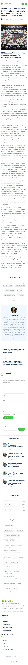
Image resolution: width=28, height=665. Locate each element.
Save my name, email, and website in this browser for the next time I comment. (13, 413)
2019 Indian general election (9, 530)
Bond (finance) (13, 283)
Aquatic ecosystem (16, 542)
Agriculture (6, 540)
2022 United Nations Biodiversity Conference (12, 535)
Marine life (19, 583)
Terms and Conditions (8, 649)
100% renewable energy (8, 525)
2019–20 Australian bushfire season (10, 532)
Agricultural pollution (15, 537)
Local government (20, 295)
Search (4, 426)
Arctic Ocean (6, 545)
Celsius (14, 557)
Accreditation (6, 283)
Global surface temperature (15, 573)
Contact (5, 643)
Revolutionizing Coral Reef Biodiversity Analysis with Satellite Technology (15, 465)
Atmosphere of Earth (7, 547)
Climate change (21, 283)
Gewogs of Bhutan (9, 292)
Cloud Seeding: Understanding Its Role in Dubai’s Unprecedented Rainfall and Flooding (16, 446)
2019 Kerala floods (20, 530)
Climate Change (13, 19)
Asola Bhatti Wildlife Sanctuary (16, 545)
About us (5, 640)
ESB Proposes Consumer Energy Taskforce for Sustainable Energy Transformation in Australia (16, 482)
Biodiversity (7, 502)
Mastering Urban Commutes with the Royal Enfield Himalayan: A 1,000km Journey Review (16, 455)
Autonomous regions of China (9, 552)
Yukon (14, 300)
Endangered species (7, 571)
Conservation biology (14, 562)
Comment (5, 385)
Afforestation (6, 537)
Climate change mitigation (8, 560)
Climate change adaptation (8, 285)
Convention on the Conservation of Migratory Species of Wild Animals (13, 566)
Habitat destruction (17, 578)
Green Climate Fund (18, 292)
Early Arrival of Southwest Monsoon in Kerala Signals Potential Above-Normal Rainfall (13, 350)
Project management (6, 297)
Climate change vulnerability (20, 285)
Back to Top (15, 661)
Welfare (23, 297)
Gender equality (19, 290)
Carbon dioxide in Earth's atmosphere (10, 555)
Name (4, 395)
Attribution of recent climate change (10, 550)
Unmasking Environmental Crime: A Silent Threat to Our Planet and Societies (15, 473)
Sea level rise (15, 586)
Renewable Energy (9, 510)
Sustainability (15, 588)
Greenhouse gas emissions (9, 576)
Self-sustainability (7, 588)
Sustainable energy (7, 591)
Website (4, 406)
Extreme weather (17, 571)
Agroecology (12, 540)
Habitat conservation (7, 578)
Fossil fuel (6, 573)
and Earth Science (7, 542)
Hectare (11, 581)
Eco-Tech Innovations (9, 508)
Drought (5, 568)
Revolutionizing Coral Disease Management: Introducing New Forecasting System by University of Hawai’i (14, 363)
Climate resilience (19, 560)
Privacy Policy (6, 646)
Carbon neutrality (7, 557)
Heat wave (6, 581)
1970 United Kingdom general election (11, 528)
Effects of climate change (14, 568)
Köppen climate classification (9, 295)
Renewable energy (7, 586)
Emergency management (9, 290)
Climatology (6, 562)
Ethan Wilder (6, 19)
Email (4, 400)
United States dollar (16, 297)
